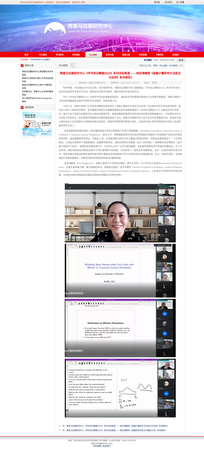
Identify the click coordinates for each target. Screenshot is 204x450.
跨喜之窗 (126, 55)
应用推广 (176, 55)
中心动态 (93, 55)
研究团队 (76, 55)
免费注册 (76, 2)
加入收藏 (180, 2)
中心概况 (43, 55)
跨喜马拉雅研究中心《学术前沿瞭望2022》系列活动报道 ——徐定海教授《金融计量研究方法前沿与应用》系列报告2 (117, 426)
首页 (26, 55)
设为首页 (168, 2)
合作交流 (110, 55)
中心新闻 (173, 65)
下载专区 (159, 55)
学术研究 (60, 55)
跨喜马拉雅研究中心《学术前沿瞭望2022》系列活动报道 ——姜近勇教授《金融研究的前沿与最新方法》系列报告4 (116, 430)
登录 (83, 2)
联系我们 (107, 446)
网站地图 (97, 446)
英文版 (157, 2)
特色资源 (143, 55)
